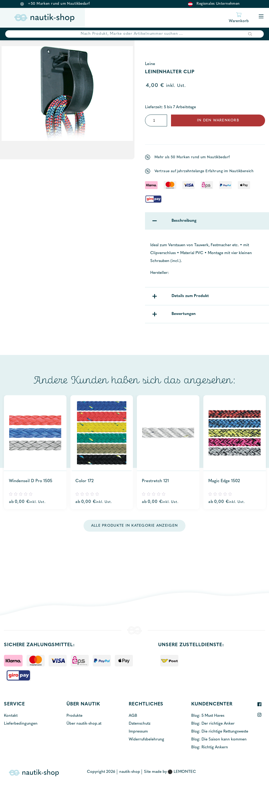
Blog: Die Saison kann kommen (219, 739)
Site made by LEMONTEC (170, 772)
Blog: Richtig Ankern (209, 747)
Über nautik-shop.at (83, 724)
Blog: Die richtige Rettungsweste (219, 732)
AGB (133, 716)
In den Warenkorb (218, 120)
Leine (150, 64)
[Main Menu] (261, 16)
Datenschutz (140, 724)
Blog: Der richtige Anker (213, 724)
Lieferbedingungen (21, 724)
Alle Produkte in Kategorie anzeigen (134, 526)
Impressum (138, 732)
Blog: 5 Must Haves (207, 716)
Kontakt (11, 716)
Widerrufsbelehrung (146, 739)
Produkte (74, 716)
